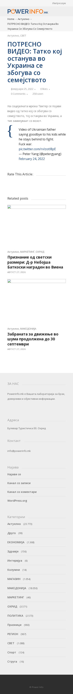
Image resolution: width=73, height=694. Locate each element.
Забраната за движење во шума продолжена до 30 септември (32, 339)
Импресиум (59, 3)
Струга (12, 661)
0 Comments (18, 93)
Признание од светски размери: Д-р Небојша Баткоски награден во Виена (35, 262)
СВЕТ (23, 35)
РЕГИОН (12, 634)
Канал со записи (19, 483)
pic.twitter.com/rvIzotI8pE (37, 149)
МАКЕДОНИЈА (28, 328)
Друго (11, 533)
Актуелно (23, 19)
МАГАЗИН (13, 579)
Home (10, 19)
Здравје (12, 551)
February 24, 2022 (32, 159)
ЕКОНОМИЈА (15, 542)
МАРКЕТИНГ (27, 251)
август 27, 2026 (16, 272)
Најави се (14, 474)
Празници (14, 625)
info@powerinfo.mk (19, 451)
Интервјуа (14, 560)
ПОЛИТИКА (15, 615)
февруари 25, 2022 (22, 89)
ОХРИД (40, 251)
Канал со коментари (22, 492)
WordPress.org (17, 500)
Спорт (11, 652)
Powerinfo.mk (15, 394)
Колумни (13, 570)
